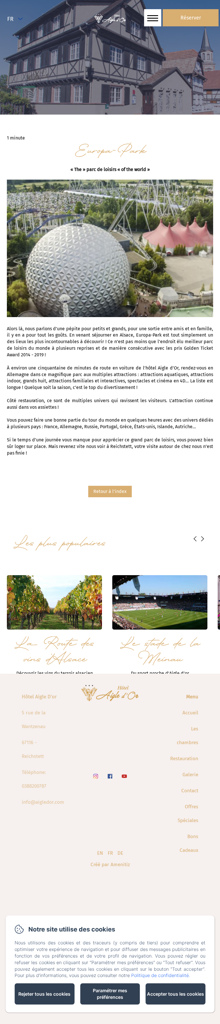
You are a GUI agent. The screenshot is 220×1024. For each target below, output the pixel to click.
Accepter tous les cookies (175, 994)
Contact (189, 791)
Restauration (184, 759)
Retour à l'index (110, 491)
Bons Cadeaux (189, 843)
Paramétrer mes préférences (110, 994)
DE (120, 853)
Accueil (190, 713)
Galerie (190, 775)
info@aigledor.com (43, 802)
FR (110, 853)
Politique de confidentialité (160, 975)
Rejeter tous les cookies (44, 994)
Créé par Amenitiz (110, 865)
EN (100, 853)
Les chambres (187, 736)
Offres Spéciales (188, 813)
